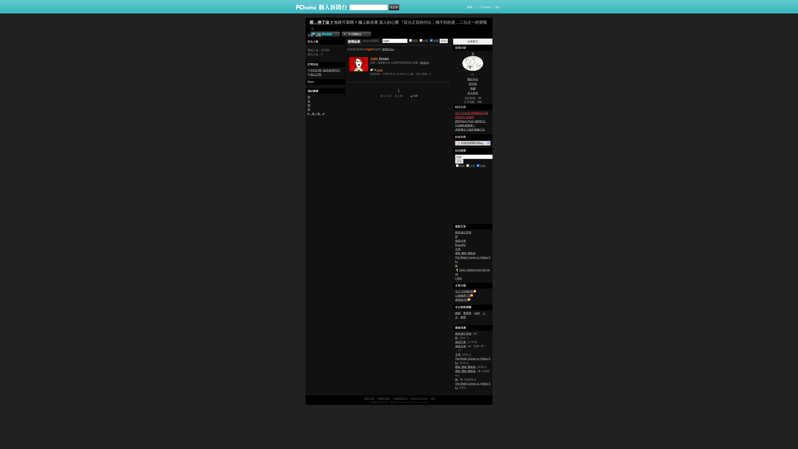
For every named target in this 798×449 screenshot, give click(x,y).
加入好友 (472, 93)
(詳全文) (424, 62)
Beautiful (460, 245)
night (477, 313)
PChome (486, 7)
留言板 (473, 83)
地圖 (472, 88)
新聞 (469, 7)
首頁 (310, 35)
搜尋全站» (388, 49)
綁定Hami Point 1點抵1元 (470, 121)
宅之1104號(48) (464, 291)
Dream (380, 58)
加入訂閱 (315, 74)
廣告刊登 (369, 398)
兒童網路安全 (400, 398)
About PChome (419, 398)
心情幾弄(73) (462, 295)
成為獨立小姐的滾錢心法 (470, 129)
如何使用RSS (331, 70)
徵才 (433, 398)
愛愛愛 (467, 313)
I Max (458, 278)
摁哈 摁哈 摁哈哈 (465, 253)
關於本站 (472, 79)
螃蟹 (463, 317)
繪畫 (458, 313)
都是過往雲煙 (463, 232)
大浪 (458, 249)
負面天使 (460, 240)
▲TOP (414, 96)
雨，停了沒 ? (321, 22)
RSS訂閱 (315, 70)
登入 (497, 7)
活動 (318, 35)
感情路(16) (461, 299)
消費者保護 (383, 398)
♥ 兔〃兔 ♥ (316, 113)
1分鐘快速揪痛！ (465, 125)
